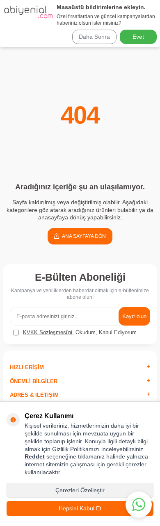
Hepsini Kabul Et (80, 508)
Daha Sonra (94, 36)
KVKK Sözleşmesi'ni (47, 332)
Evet (138, 36)
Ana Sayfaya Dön (83, 236)
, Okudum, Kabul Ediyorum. (80, 332)
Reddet (35, 456)
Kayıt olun (134, 316)
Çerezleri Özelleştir (80, 490)
